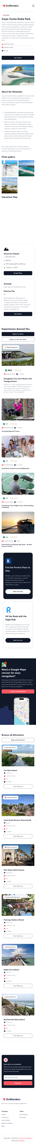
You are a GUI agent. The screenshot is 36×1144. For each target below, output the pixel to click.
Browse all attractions (18, 740)
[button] (33, 6)
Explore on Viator (18, 334)
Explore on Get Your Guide (18, 339)
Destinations (24, 1114)
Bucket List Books (7, 1123)
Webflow (22, 1140)
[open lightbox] (9, 168)
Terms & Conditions (26, 1138)
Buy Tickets (18, 58)
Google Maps (18, 273)
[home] (11, 6)
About (4, 1114)
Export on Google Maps (18, 691)
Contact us (5, 1117)
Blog (3, 1126)
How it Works (6, 1120)
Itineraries (23, 1117)
